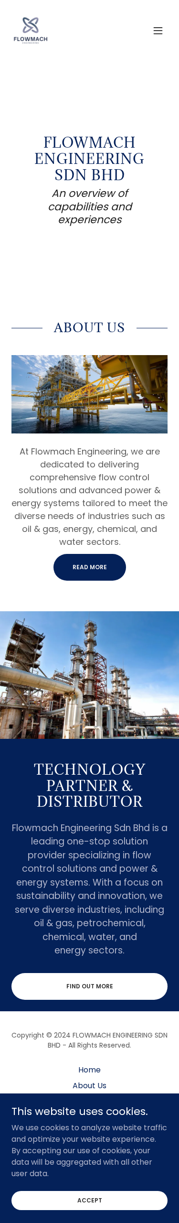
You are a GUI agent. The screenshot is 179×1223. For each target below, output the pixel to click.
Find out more (89, 986)
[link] (30, 30)
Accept (89, 1200)
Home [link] (89, 1069)
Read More (90, 567)
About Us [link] (89, 1085)
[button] (158, 30)
